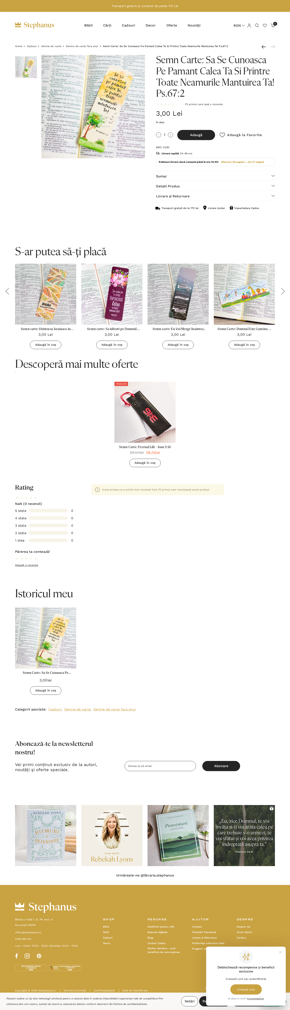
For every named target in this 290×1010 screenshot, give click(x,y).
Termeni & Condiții (73, 990)
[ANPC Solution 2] (65, 967)
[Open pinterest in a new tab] (39, 955)
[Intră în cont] (249, 25)
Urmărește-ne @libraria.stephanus (145, 875)
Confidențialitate (102, 990)
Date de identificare (133, 990)
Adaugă (196, 135)
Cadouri (55, 709)
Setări (189, 1001)
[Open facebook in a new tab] (16, 955)
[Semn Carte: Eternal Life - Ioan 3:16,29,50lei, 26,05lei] (145, 412)
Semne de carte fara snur (114, 709)
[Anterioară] (265, 47)
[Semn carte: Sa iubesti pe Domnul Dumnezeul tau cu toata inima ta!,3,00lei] (111, 294)
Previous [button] (7, 291)
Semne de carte (77, 709)
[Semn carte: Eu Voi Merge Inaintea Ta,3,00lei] (178, 294)
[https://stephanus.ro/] (39, 25)
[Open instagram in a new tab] (27, 955)
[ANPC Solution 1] (31, 967)
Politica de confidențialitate (130, 1004)
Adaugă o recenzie (26, 565)
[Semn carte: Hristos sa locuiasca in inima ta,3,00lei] (45, 294)
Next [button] (283, 291)
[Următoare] (272, 47)
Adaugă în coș (45, 344)
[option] (145, 426)
